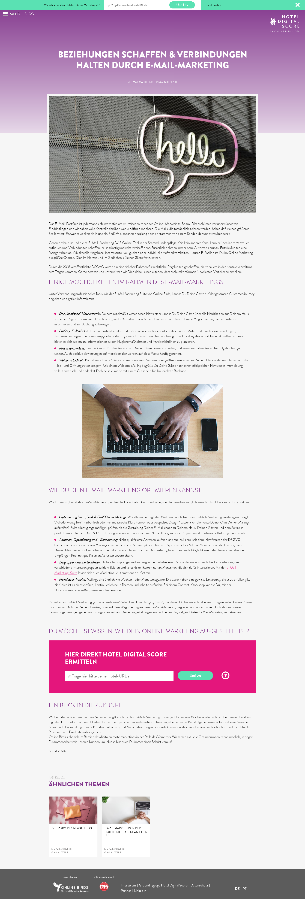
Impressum (128, 885)
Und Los (195, 675)
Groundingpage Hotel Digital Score (163, 885)
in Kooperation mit (104, 877)
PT (245, 888)
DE (237, 888)
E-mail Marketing (142, 82)
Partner (126, 890)
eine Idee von (71, 877)
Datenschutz (199, 885)
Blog (29, 13)
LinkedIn (140, 890)
